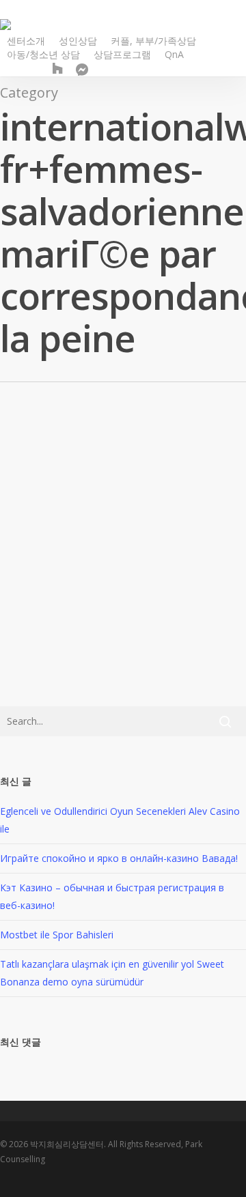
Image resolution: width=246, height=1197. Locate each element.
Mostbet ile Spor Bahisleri (56, 934)
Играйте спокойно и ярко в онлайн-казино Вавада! (119, 858)
